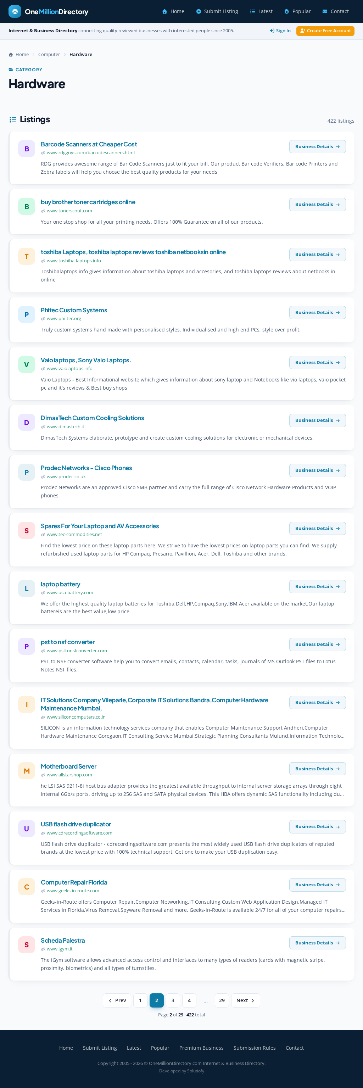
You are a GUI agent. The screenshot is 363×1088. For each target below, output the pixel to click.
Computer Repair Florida (74, 882)
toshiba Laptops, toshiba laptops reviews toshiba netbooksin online (133, 252)
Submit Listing (221, 11)
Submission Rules (255, 1047)
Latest (265, 11)
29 (222, 1000)
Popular (301, 11)
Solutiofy (195, 1071)
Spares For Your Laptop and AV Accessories (100, 526)
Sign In (283, 31)
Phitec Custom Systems (74, 310)
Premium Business (201, 1047)
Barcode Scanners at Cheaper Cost (89, 144)
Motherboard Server (68, 766)
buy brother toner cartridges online (88, 202)
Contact (340, 11)
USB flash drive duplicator (76, 824)
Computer (49, 54)
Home (177, 11)
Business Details (314, 146)
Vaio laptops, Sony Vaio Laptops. (86, 360)
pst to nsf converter (68, 642)
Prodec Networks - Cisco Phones (86, 468)
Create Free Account (329, 31)
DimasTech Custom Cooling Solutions (92, 418)
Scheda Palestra (63, 940)
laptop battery (60, 584)
